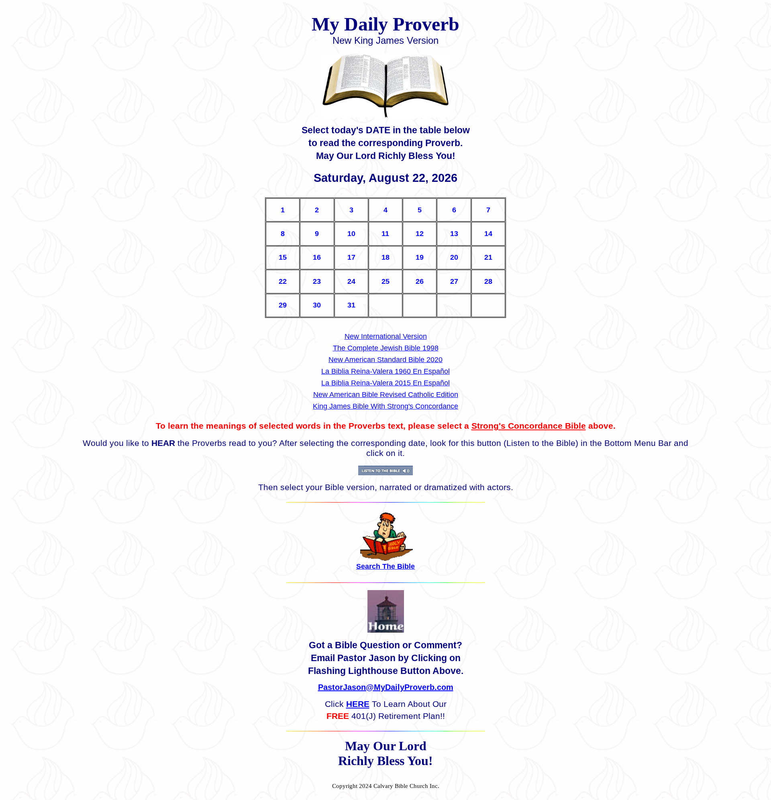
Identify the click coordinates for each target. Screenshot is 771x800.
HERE (357, 704)
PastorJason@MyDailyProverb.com (385, 687)
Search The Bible (385, 566)
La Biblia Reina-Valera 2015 (367, 383)
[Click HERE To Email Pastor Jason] (385, 630)
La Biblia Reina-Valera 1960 (367, 371)
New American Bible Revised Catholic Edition (385, 395)
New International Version (386, 336)
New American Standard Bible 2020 (385, 360)
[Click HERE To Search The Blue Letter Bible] (386, 558)
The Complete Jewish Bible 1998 (386, 348)
